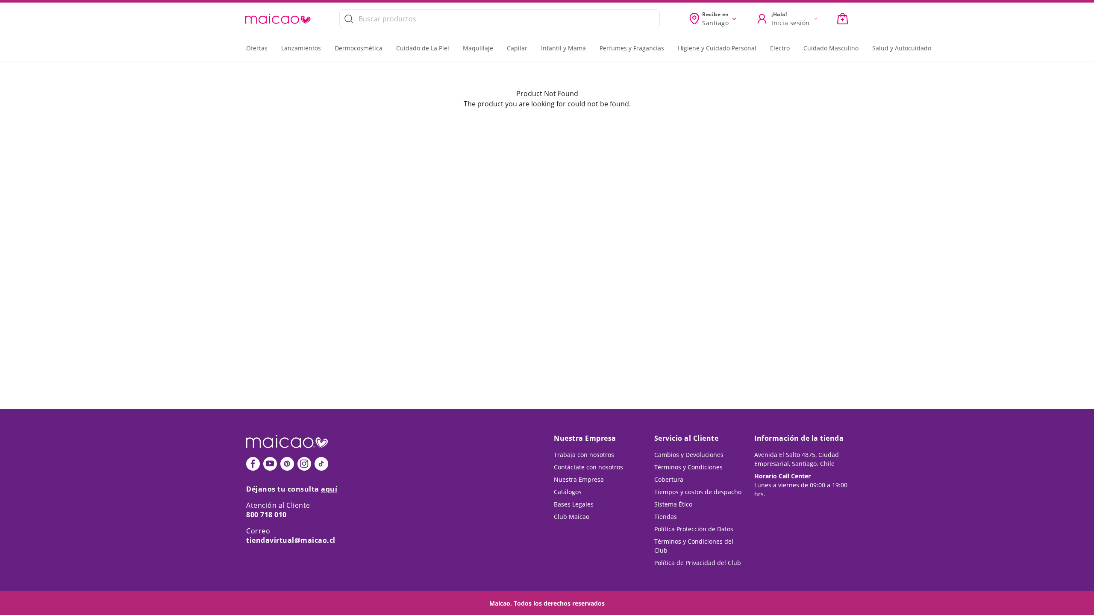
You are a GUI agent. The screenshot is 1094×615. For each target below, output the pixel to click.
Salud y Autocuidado (901, 48)
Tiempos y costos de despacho (697, 492)
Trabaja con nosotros (584, 455)
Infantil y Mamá (563, 48)
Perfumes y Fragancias (632, 48)
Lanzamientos (301, 48)
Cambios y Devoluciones (688, 455)
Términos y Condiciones (688, 467)
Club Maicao (571, 516)
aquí (329, 489)
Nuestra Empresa (579, 479)
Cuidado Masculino (831, 48)
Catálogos (568, 492)
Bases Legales (574, 504)
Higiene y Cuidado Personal (717, 48)
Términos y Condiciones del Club (693, 545)
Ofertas (257, 48)
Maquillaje (478, 48)
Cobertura (668, 479)
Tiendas (665, 516)
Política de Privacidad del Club (697, 563)
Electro (780, 48)
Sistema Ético (673, 504)
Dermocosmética (358, 48)
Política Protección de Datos (693, 529)
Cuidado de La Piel (422, 48)
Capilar (517, 48)
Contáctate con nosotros (588, 467)
